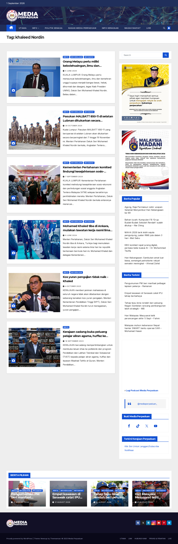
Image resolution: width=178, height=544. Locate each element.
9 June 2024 (71, 235)
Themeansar (55, 538)
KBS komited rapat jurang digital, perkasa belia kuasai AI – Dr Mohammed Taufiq (145, 248)
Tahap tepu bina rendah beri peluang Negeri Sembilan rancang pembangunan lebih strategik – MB (145, 306)
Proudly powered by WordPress (20, 538)
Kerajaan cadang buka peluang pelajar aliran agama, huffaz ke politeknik (85, 336)
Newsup (44, 538)
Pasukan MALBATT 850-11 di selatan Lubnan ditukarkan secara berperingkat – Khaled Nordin (88, 121)
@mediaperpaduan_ (147, 403)
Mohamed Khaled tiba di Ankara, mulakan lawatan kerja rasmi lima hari (86, 230)
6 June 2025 (71, 71)
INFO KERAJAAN (110, 28)
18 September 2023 (74, 341)
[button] (164, 28)
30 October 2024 (73, 126)
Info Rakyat (89, 57)
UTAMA (23, 28)
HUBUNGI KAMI (141, 538)
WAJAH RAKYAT (132, 28)
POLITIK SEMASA (54, 28)
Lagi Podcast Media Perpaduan (141, 390)
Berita (66, 57)
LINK (130, 538)
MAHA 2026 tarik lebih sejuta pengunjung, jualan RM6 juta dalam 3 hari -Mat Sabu (143, 235)
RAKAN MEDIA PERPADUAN (82, 28)
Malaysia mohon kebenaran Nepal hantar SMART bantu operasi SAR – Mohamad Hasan (143, 328)
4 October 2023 (73, 286)
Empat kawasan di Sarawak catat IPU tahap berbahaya (66, 497)
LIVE (148, 28)
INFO (35, 28)
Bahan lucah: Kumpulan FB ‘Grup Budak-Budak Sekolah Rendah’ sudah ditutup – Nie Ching (144, 222)
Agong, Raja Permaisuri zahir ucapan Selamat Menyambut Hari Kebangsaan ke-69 (144, 210)
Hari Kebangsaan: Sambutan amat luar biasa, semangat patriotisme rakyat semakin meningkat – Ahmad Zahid (144, 260)
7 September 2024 (74, 177)
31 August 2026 (21, 502)
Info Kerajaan (76, 57)
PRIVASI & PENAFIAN (157, 538)
